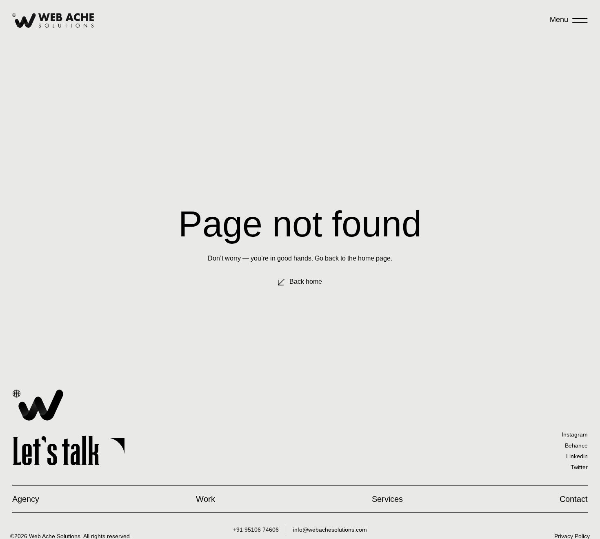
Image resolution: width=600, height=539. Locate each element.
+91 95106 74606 (256, 529)
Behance (576, 445)
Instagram (575, 434)
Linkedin (577, 456)
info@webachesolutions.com (330, 529)
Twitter (579, 467)
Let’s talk (56, 451)
